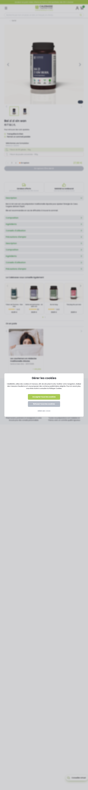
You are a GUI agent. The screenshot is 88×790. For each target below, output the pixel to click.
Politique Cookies (55, 388)
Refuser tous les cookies (44, 404)
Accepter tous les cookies (44, 397)
